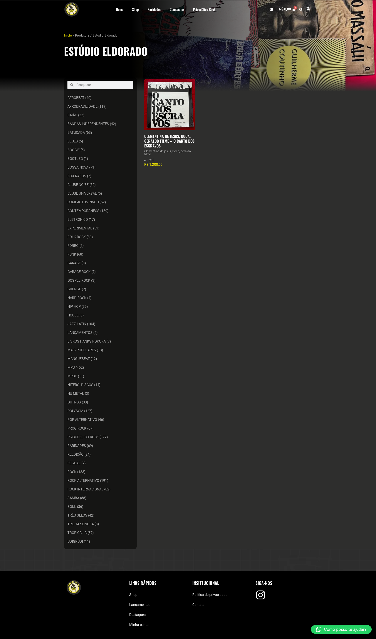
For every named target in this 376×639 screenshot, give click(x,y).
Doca (175, 151)
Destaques (137, 615)
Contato (198, 605)
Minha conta (139, 625)
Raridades (154, 9)
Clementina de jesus (157, 151)
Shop (135, 9)
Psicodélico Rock (204, 9)
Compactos (177, 9)
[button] (301, 10)
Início (68, 35)
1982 (150, 160)
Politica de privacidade (209, 595)
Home (119, 9)
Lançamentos (139, 605)
